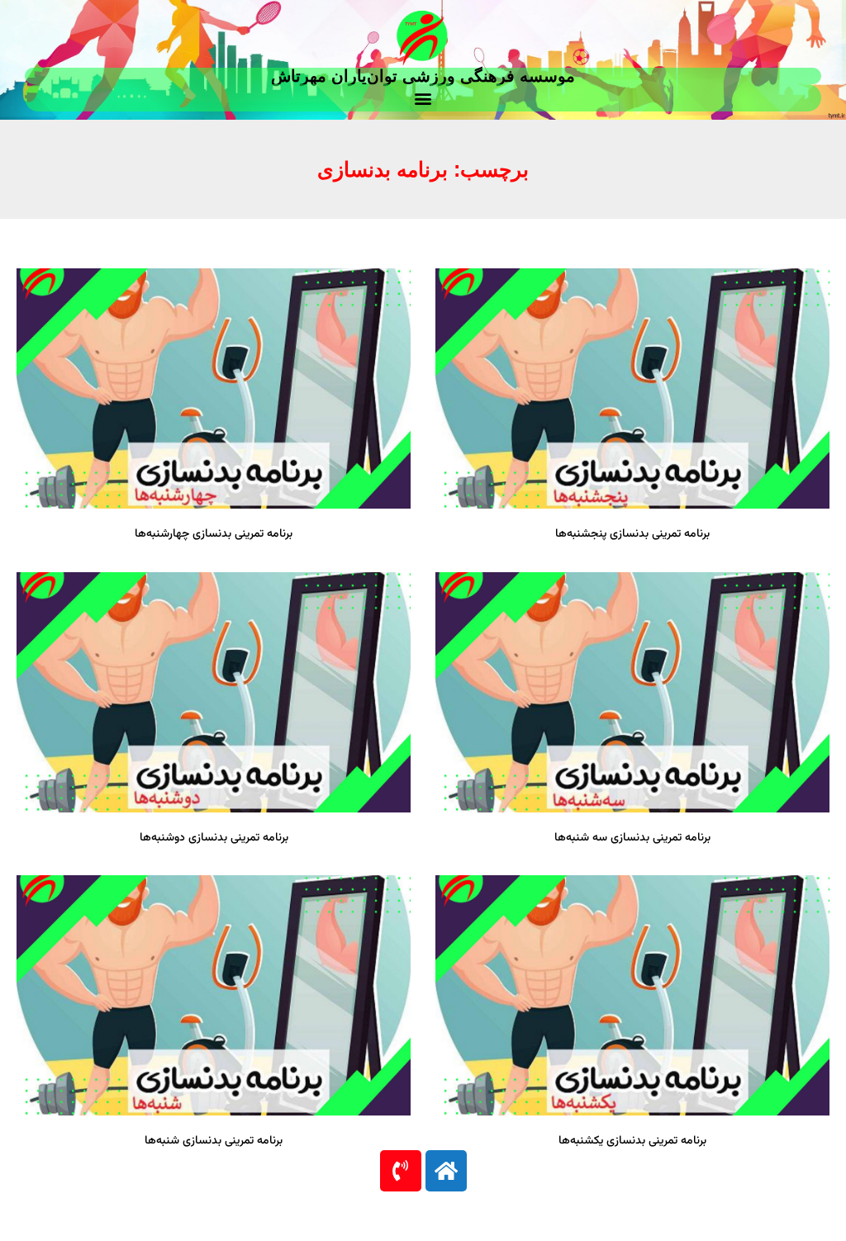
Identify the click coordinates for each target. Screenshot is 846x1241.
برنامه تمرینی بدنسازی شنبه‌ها (214, 1141)
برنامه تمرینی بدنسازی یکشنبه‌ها (632, 1141)
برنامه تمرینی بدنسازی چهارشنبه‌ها (213, 534)
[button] (423, 97)
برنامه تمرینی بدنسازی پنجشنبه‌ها (632, 534)
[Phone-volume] (400, 1170)
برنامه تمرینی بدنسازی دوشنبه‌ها (214, 838)
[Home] (446, 1170)
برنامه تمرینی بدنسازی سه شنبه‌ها (632, 838)
